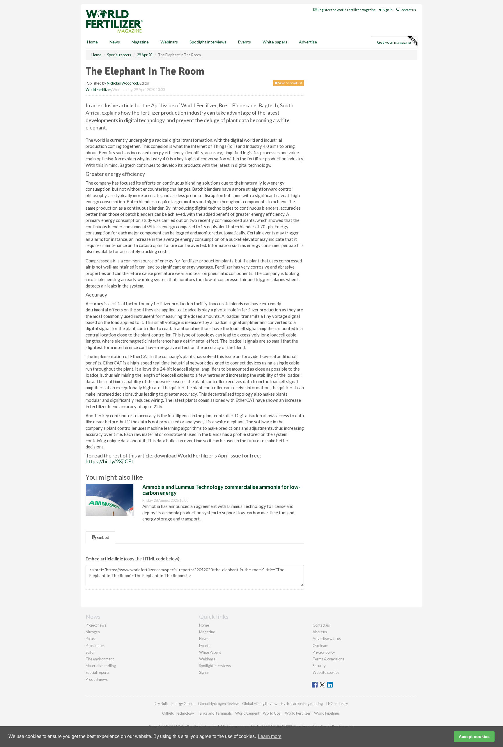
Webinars (169, 41)
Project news (96, 625)
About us (320, 631)
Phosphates (95, 645)
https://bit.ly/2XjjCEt (109, 461)
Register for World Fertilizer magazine (346, 10)
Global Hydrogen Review (218, 703)
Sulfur (90, 652)
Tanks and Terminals (215, 713)
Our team (320, 645)
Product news (97, 679)
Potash (91, 638)
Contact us (407, 10)
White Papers (210, 652)
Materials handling (101, 665)
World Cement (247, 713)
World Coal (272, 713)
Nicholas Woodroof (122, 83)
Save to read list (289, 83)
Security (319, 665)
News (203, 638)
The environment (100, 659)
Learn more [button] (269, 736)
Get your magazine (394, 42)
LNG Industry (337, 703)
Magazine (140, 41)
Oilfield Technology (178, 713)
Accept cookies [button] (474, 736)
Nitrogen (93, 631)
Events (244, 41)
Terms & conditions (328, 659)
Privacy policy (324, 652)
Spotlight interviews (207, 41)
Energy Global (182, 703)
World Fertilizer (98, 89)
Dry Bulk (161, 703)
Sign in (387, 10)
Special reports (97, 672)
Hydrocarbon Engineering (302, 703)
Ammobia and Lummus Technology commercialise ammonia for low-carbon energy (221, 490)
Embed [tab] (102, 537)
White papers (275, 41)
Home (92, 41)
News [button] (114, 41)
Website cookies (326, 672)
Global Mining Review (259, 703)
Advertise (308, 41)
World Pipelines (327, 713)
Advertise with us (327, 638)
